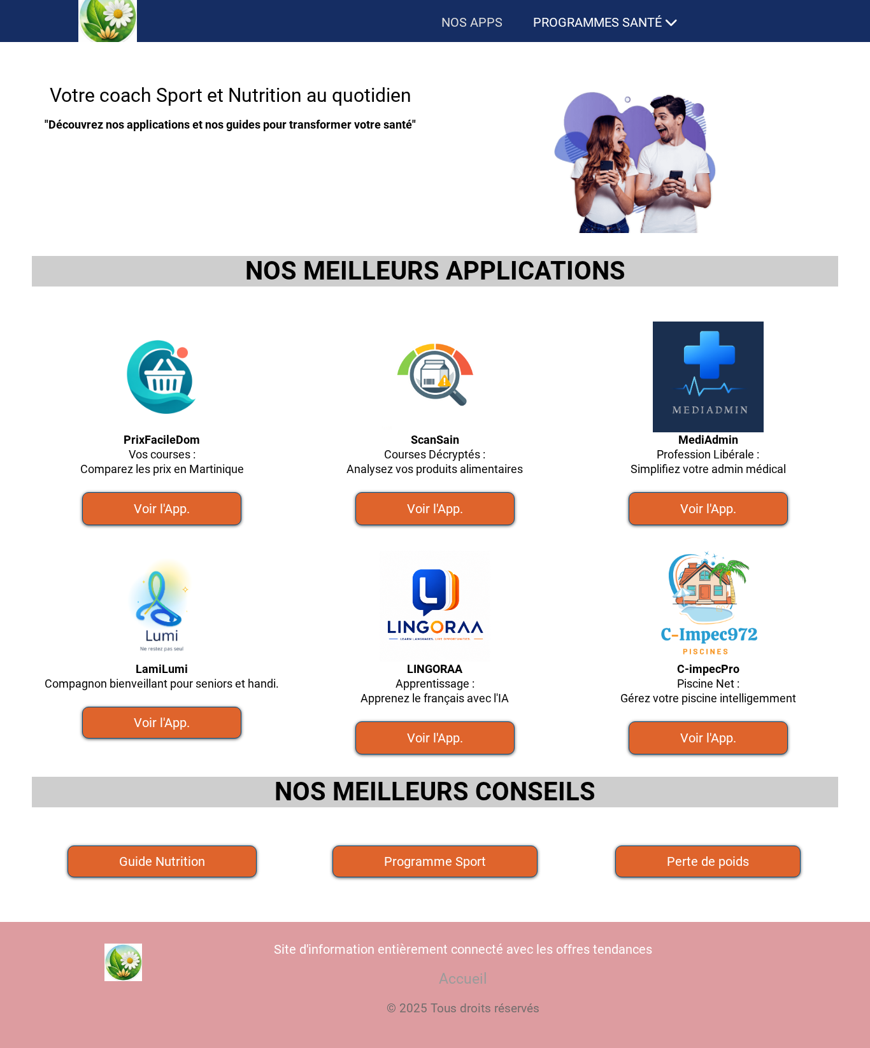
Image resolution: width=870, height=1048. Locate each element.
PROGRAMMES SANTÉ (597, 22)
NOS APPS (472, 22)
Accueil (463, 979)
